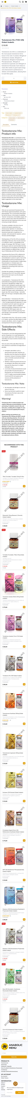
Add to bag (15, 82)
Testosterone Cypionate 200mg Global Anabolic (13, 753)
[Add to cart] (24, 486)
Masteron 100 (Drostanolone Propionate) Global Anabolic (13, 949)
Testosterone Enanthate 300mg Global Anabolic (13, 714)
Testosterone (8, 115)
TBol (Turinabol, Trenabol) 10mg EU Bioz (13, 476)
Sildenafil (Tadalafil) (6, 1066)
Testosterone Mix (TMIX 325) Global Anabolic (11, 8)
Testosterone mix (16, 115)
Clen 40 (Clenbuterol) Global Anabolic (13, 1029)
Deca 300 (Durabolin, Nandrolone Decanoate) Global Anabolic (11, 990)
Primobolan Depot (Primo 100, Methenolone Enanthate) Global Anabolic (13, 831)
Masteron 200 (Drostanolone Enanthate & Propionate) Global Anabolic (13, 910)
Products (7, 6)
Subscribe (14, 1057)
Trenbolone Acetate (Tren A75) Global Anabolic (13, 637)
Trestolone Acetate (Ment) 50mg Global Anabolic (13, 597)
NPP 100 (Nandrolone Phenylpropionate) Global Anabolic (13, 870)
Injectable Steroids (18, 113)
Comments (14, 124)
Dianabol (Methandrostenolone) (9, 1071)
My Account (4, 1076)
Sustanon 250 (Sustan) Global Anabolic (13, 792)
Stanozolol (4, 1064)
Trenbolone (4, 1070)
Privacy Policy (9, 1092)
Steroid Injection (21, 117)
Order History (4, 1078)
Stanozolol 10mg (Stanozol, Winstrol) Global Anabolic (12, 516)
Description (6, 124)
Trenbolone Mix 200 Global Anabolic (12, 676)
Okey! (19, 1092)
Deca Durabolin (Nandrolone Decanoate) (11, 1068)
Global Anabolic (14, 6)
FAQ (2, 1088)
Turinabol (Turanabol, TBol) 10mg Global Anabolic (13, 555)
